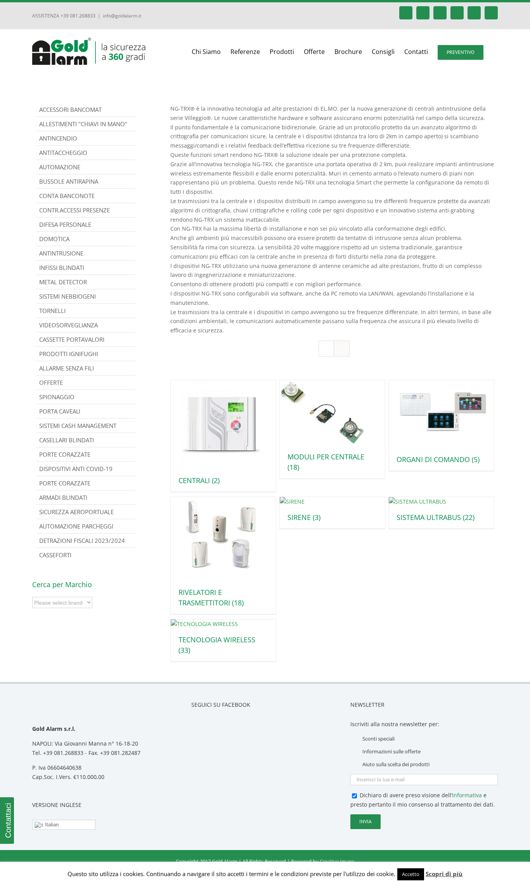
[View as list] (341, 348)
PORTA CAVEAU (59, 411)
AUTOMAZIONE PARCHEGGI (76, 526)
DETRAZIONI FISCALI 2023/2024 (82, 540)
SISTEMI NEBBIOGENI (67, 296)
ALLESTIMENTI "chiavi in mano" (83, 124)
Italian (51, 825)
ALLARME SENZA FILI (66, 368)
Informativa (467, 795)
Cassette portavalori (71, 339)
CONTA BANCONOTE (67, 196)
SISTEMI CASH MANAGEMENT (77, 425)
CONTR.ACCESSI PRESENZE (74, 210)
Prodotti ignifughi (68, 354)
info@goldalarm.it (122, 15)
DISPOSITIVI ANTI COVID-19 (76, 469)
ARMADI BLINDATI (63, 497)
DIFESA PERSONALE (65, 224)
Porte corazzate (64, 454)
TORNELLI (52, 311)
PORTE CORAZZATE (64, 483)
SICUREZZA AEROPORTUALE (76, 512)
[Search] (495, 52)
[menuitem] (211, 52)
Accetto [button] (410, 874)
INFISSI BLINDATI (61, 267)
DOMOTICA (54, 239)
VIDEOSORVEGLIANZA (68, 325)
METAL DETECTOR (63, 282)
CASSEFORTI (55, 555)
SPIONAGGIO (56, 397)
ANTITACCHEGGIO (63, 152)
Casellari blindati (66, 440)
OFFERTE (51, 382)
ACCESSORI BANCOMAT (70, 109)
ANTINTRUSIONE (61, 253)
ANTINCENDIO (58, 138)
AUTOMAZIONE (59, 167)
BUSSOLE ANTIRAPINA (68, 181)
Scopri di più (444, 874)
